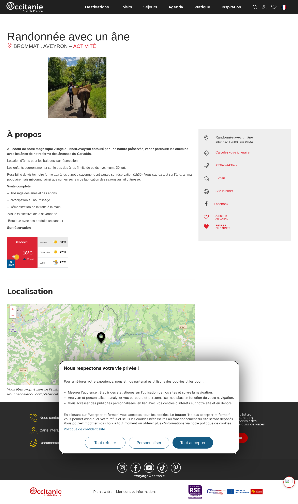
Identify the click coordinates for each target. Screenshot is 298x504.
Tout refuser (105, 442)
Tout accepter (193, 442)
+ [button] (12, 309)
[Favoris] (274, 7)
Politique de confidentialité (84, 429)
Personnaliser (149, 442)
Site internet (224, 191)
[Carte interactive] (264, 7)
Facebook (221, 204)
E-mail (220, 178)
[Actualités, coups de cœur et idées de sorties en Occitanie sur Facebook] (136, 468)
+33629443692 (226, 165)
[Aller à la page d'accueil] (24, 7)
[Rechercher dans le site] (255, 7)
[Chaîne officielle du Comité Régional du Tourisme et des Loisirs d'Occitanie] (149, 468)
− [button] (12, 315)
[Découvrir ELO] (289, 482)
